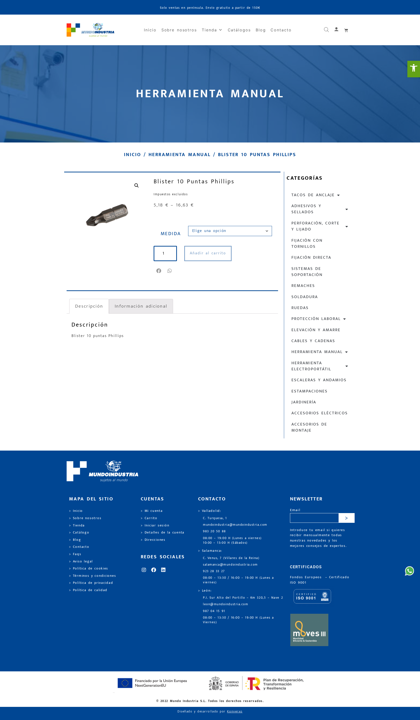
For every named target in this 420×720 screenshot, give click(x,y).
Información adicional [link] (141, 306)
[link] (413, 69)
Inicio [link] (150, 29)
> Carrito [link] (149, 518)
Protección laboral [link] (316, 318)
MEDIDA (171, 233)
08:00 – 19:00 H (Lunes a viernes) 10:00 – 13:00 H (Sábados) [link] (232, 540)
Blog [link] (261, 29)
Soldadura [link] (304, 296)
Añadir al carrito (208, 253)
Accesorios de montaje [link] (309, 427)
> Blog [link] (75, 540)
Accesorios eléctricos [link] (319, 413)
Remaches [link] (303, 285)
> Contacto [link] (79, 547)
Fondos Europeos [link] (307, 577)
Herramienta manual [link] (179, 155)
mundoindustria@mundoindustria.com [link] (235, 524)
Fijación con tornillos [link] (307, 243)
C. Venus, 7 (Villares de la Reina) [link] (231, 558)
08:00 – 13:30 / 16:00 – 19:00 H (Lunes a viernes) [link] (238, 580)
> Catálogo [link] (79, 532)
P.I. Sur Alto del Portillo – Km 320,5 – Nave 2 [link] (243, 597)
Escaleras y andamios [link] (319, 380)
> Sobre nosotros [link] (85, 518)
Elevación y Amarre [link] (316, 330)
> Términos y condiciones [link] (92, 576)
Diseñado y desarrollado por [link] (210, 711)
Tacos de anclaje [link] (313, 195)
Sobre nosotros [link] (179, 29)
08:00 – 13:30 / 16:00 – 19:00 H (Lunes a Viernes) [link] (238, 620)
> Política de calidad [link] (88, 590)
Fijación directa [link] (311, 257)
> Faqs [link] (75, 554)
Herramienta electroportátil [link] (311, 366)
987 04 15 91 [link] (214, 611)
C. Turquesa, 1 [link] (215, 518)
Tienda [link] (209, 29)
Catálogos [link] (239, 29)
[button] (159, 271)
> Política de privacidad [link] (91, 583)
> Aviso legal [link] (81, 561)
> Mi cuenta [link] (152, 511)
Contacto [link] (281, 29)
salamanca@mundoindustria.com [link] (230, 564)
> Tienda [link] (77, 525)
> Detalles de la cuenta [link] (162, 532)
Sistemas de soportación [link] (307, 271)
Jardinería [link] (303, 402)
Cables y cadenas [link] (313, 341)
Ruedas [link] (300, 307)
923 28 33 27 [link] (214, 571)
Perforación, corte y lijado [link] (315, 226)
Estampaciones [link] (309, 391)
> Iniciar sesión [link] (155, 525)
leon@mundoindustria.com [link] (225, 604)
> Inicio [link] (76, 511)
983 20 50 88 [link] (214, 531)
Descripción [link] (89, 306)
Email (295, 510)
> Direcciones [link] (153, 540)
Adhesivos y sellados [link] (306, 209)
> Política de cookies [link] (88, 568)
